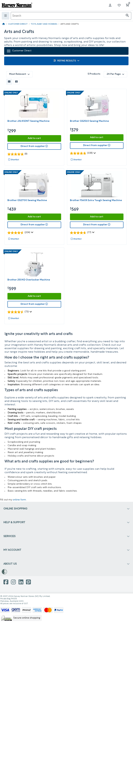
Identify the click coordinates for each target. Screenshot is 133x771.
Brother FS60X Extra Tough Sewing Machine (96, 200)
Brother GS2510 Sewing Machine (89, 121)
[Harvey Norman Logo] (17, 5)
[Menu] (5, 16)
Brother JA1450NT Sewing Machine (28, 121)
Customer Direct (18, 24)
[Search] (127, 15)
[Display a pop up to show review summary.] (95, 154)
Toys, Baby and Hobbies (44, 24)
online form (19, 500)
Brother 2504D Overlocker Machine (28, 280)
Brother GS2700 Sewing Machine (27, 200)
